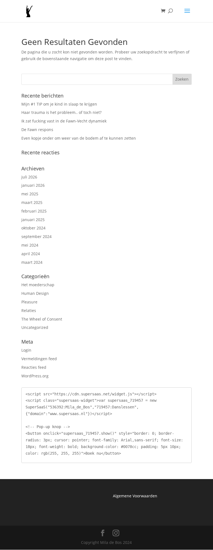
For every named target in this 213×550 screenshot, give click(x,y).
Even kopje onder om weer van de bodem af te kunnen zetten (78, 138)
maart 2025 (31, 202)
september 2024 (36, 236)
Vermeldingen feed (39, 358)
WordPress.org (35, 375)
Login (26, 350)
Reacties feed (33, 367)
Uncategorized (34, 327)
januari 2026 (33, 185)
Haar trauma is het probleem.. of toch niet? (61, 112)
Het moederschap (37, 284)
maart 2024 (31, 262)
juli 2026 (29, 177)
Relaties (28, 310)
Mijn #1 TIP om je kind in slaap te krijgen (59, 104)
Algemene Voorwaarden (135, 495)
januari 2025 (33, 219)
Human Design (35, 293)
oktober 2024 (33, 228)
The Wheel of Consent (41, 319)
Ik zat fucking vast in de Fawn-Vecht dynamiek (63, 121)
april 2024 (30, 253)
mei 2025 (29, 193)
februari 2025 (34, 211)
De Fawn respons (37, 129)
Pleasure (29, 302)
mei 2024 (29, 245)
